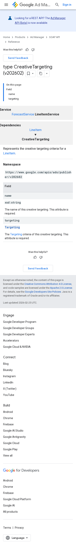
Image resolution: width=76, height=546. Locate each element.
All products (10, 511)
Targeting (12, 227)
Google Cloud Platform (17, 499)
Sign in (67, 4)
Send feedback (18, 58)
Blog (6, 363)
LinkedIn (8, 382)
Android (8, 411)
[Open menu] (6, 4)
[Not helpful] (33, 50)
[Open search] (57, 4)
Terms (7, 527)
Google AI (9, 505)
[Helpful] (27, 50)
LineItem (35, 130)
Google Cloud (11, 443)
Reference (14, 41)
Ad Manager (43, 4)
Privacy (19, 527)
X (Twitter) (9, 388)
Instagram (9, 376)
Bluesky (8, 370)
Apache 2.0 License (61, 287)
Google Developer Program (19, 321)
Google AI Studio (13, 430)
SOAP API (54, 37)
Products (20, 37)
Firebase (8, 424)
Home (6, 37)
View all (7, 455)
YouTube (8, 394)
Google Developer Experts (19, 334)
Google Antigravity (14, 436)
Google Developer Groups (18, 328)
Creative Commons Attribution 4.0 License (47, 283)
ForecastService (23, 114)
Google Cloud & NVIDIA (17, 346)
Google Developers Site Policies (43, 291)
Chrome (8, 418)
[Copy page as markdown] (40, 73)
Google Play (10, 449)
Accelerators (11, 340)
